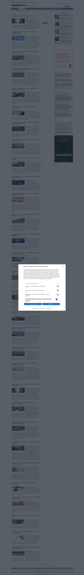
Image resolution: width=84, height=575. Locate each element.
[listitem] (42, 283)
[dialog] (42, 287)
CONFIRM (51, 304)
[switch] (57, 286)
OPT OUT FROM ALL (33, 304)
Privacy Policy (49, 308)
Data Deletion (35, 308)
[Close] (63, 266)
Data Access (42, 308)
